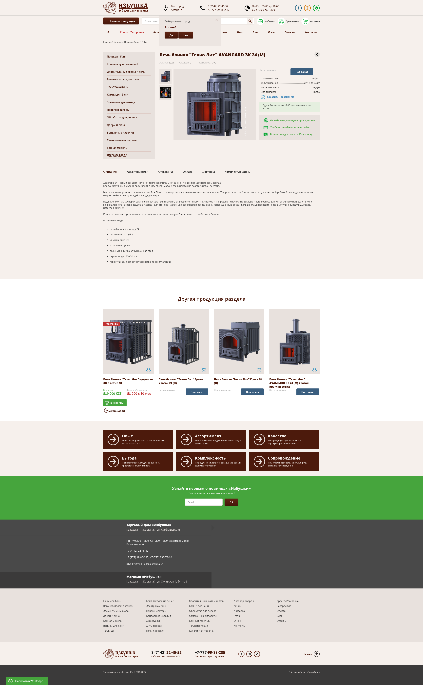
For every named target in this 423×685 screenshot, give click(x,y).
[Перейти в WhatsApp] (316, 8)
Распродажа (284, 605)
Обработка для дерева (122, 117)
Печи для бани (131, 41)
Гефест (144, 41)
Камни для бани (117, 94)
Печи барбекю (155, 630)
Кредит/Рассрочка (132, 32)
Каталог (118, 41)
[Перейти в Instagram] (307, 8)
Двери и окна (116, 125)
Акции (157, 32)
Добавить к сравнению (280, 96)
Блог (256, 32)
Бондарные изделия (120, 132)
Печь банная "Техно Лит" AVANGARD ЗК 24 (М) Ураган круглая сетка (289, 383)
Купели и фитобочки (201, 630)
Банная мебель (117, 148)
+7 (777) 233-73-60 (161, 557)
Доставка (239, 610)
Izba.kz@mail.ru (155, 563)
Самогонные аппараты (122, 140)
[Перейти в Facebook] (298, 8)
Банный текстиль (199, 620)
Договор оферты (244, 601)
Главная (107, 41)
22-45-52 (166, 652)
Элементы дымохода (121, 102)
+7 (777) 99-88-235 (137, 557)
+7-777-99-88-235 (218, 9)
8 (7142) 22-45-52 (218, 6)
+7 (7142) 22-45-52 (137, 550)
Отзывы (290, 32)
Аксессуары (153, 620)
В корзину (116, 402)
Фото (240, 32)
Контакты (311, 32)
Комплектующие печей (122, 64)
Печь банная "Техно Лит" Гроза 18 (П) (238, 381)
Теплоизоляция (198, 625)
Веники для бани (113, 625)
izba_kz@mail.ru (135, 563)
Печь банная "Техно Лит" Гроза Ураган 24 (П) (181, 381)
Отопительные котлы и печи (126, 72)
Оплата (223, 32)
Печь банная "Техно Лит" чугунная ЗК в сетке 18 (128, 381)
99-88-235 (210, 652)
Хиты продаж (154, 625)
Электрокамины (118, 87)
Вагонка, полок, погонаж (123, 79)
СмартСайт (313, 671)
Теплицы (108, 630)
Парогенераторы (118, 110)
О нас (271, 32)
